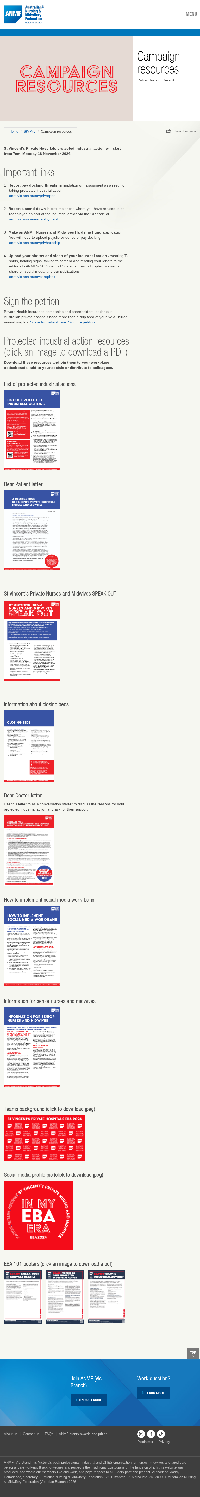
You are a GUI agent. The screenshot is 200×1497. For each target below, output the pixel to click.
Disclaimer (145, 1442)
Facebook (151, 1434)
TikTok (161, 1434)
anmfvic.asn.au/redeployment (33, 219)
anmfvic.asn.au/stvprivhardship (34, 243)
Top (193, 1352)
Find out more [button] (90, 1400)
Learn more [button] (155, 1393)
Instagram (141, 1434)
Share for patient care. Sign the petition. (63, 322)
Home (13, 131)
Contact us (31, 1434)
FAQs (49, 1434)
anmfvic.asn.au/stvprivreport (32, 196)
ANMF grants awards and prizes (83, 1434)
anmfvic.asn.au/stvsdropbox (32, 277)
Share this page (184, 131)
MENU (191, 14)
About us (10, 1434)
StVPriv (29, 131)
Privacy (164, 1442)
